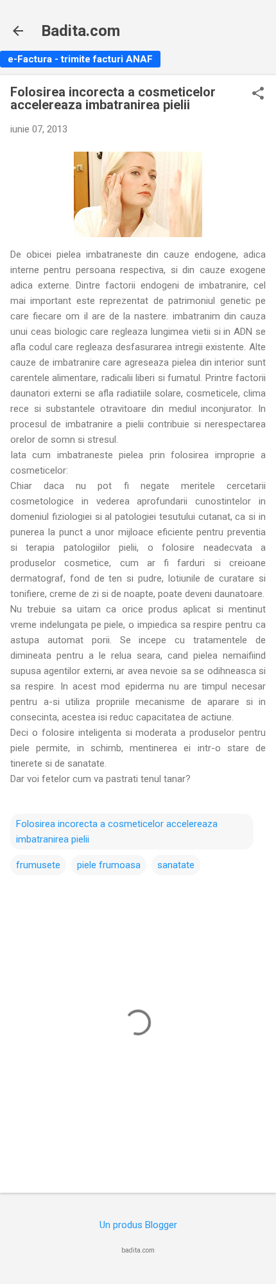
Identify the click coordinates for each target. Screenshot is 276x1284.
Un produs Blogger (138, 1225)
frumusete (38, 865)
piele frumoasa (109, 865)
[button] (258, 94)
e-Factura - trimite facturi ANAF (80, 59)
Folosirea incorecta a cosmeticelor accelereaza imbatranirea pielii (117, 831)
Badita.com (80, 31)
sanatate (175, 865)
